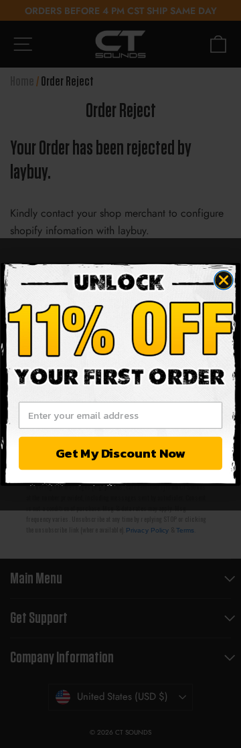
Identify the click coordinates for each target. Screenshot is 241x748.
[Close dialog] (223, 279)
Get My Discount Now (120, 453)
